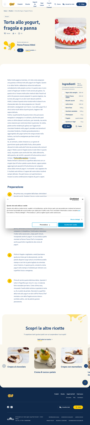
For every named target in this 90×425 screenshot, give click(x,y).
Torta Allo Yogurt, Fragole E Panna (24, 11)
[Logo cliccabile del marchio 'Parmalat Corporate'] (10, 418)
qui (79, 210)
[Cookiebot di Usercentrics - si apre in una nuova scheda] (71, 199)
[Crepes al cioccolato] (18, 355)
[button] (20, 4)
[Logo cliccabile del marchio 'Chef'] (11, 4)
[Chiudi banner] (82, 199)
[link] (8, 407)
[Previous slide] (4, 366)
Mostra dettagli (75, 219)
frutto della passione (21, 158)
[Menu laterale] (5, 4)
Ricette (11, 11)
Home (5, 11)
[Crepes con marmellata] (71, 355)
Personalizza (44, 224)
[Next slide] (86, 366)
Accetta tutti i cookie (70, 224)
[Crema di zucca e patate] (45, 358)
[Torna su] (85, 382)
